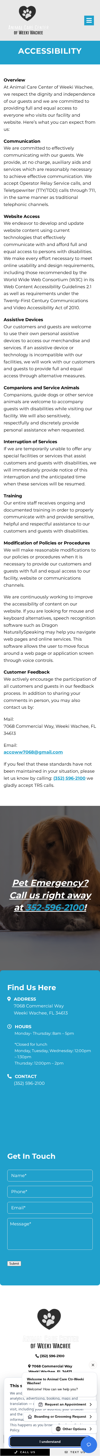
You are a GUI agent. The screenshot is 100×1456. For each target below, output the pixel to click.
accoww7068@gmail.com (33, 752)
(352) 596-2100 (69, 778)
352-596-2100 (54, 907)
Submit (14, 1263)
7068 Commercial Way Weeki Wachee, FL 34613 (41, 1009)
